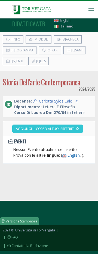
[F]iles (40, 61)
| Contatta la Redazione (25, 245)
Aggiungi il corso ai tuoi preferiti (45, 128)
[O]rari (52, 50)
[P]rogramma (21, 50)
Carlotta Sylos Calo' (56, 101)
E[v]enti (16, 61)
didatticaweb (28, 23)
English (65, 20)
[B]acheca (70, 39)
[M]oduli (40, 39)
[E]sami (76, 50)
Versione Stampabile (21, 221)
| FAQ (10, 237)
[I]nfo (15, 39)
